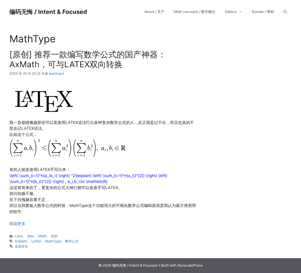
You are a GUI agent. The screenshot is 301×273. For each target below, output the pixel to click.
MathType (53, 241)
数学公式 (71, 241)
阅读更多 (17, 223)
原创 (54, 236)
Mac (30, 236)
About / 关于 (154, 11)
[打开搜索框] (285, 12)
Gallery (231, 11)
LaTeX (36, 241)
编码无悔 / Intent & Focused (48, 11)
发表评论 (21, 246)
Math (42, 236)
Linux (19, 236)
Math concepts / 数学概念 (194, 11)
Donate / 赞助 (263, 11)
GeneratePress (190, 265)
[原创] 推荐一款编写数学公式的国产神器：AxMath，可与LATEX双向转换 (87, 59)
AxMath (21, 241)
